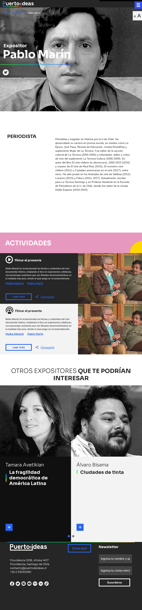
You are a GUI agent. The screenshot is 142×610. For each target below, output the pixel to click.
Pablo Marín (35, 283)
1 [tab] (69, 536)
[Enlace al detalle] (9, 527)
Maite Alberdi (15, 283)
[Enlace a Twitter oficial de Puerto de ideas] (18, 584)
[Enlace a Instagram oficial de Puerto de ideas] (23, 584)
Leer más (19, 296)
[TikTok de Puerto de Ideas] (46, 583)
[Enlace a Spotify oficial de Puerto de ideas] (35, 584)
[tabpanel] (35, 463)
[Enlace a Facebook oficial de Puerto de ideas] (12, 584)
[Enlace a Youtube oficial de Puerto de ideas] (29, 584)
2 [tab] (73, 536)
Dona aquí (79, 548)
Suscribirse (114, 582)
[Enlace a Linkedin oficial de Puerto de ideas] (41, 584)
